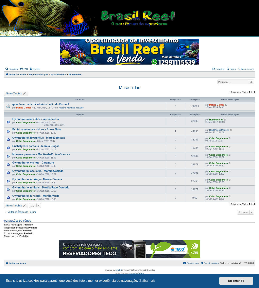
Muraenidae (129, 87)
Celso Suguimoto (25, 122)
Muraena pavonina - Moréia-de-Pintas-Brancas (41, 154)
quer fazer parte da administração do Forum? (40, 104)
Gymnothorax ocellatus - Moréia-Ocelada (37, 170)
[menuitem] (11, 69)
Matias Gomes (23, 107)
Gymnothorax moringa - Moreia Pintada (37, 179)
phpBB (119, 270)
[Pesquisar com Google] (251, 82)
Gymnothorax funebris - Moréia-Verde (35, 195)
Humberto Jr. (216, 119)
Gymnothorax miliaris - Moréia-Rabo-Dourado (40, 187)
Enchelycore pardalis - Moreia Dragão (35, 146)
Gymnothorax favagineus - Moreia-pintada (38, 137)
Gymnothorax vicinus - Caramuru (33, 162)
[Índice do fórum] (131, 18)
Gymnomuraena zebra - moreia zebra (35, 119)
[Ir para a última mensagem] (226, 105)
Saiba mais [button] (147, 280)
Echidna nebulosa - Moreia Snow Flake (36, 129)
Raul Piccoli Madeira (219, 130)
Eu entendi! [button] (236, 280)
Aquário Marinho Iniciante (71, 107)
